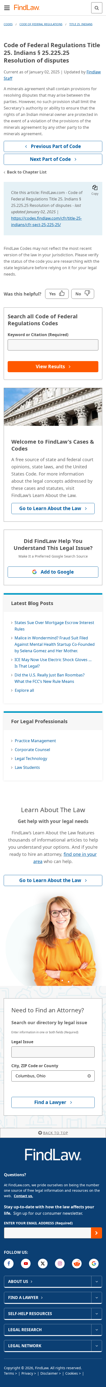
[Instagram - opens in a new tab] (60, 1263)
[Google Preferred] (94, 1263)
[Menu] (7, 8)
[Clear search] (89, 1076)
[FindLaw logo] (28, 7)
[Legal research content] (96, 1329)
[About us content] (96, 1281)
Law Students (27, 767)
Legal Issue (22, 1041)
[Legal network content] (96, 1345)
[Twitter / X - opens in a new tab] (43, 1263)
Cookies (71, 1373)
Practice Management (35, 740)
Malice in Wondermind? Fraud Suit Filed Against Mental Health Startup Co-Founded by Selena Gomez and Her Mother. (55, 644)
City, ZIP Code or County (34, 1065)
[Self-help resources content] (96, 1313)
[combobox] (53, 1052)
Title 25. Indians (80, 24)
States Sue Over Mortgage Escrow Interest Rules (54, 626)
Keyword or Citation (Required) (38, 334)
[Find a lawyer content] (96, 1297)
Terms (9, 1373)
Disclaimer (49, 1373)
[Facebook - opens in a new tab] (9, 1263)
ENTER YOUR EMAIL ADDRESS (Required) (38, 1223)
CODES (8, 24)
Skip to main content (53, 5)
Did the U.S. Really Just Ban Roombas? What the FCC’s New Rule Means (50, 678)
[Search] (96, 7)
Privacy (27, 1373)
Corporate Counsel (32, 749)
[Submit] (96, 1232)
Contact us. (23, 1195)
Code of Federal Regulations (40, 24)
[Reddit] (77, 1263)
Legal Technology (31, 758)
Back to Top (55, 1132)
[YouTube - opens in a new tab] (26, 1263)
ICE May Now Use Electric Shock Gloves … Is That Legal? (53, 663)
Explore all (24, 690)
